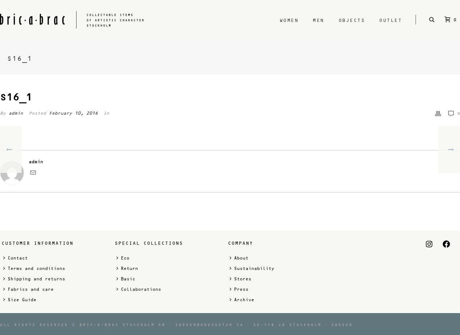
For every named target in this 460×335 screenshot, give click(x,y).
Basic (128, 278)
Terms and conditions (36, 268)
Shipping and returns (36, 278)
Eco (125, 258)
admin (16, 113)
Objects (352, 20)
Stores (242, 278)
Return (129, 268)
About (241, 258)
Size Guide (22, 299)
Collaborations (141, 289)
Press (241, 289)
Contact (18, 258)
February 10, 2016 (73, 113)
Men (318, 20)
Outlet (390, 20)
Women (289, 20)
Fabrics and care (31, 289)
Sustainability (254, 268)
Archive (244, 299)
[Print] (438, 113)
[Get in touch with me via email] (33, 173)
